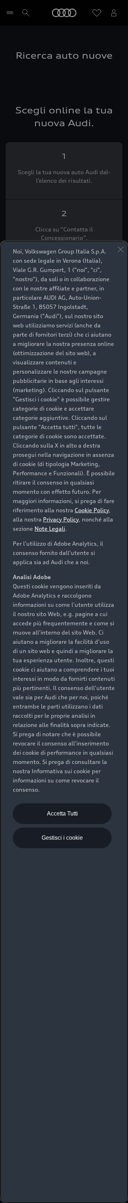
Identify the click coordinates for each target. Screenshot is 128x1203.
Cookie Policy (92, 510)
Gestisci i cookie (62, 838)
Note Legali (49, 528)
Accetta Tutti (62, 814)
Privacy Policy (61, 519)
